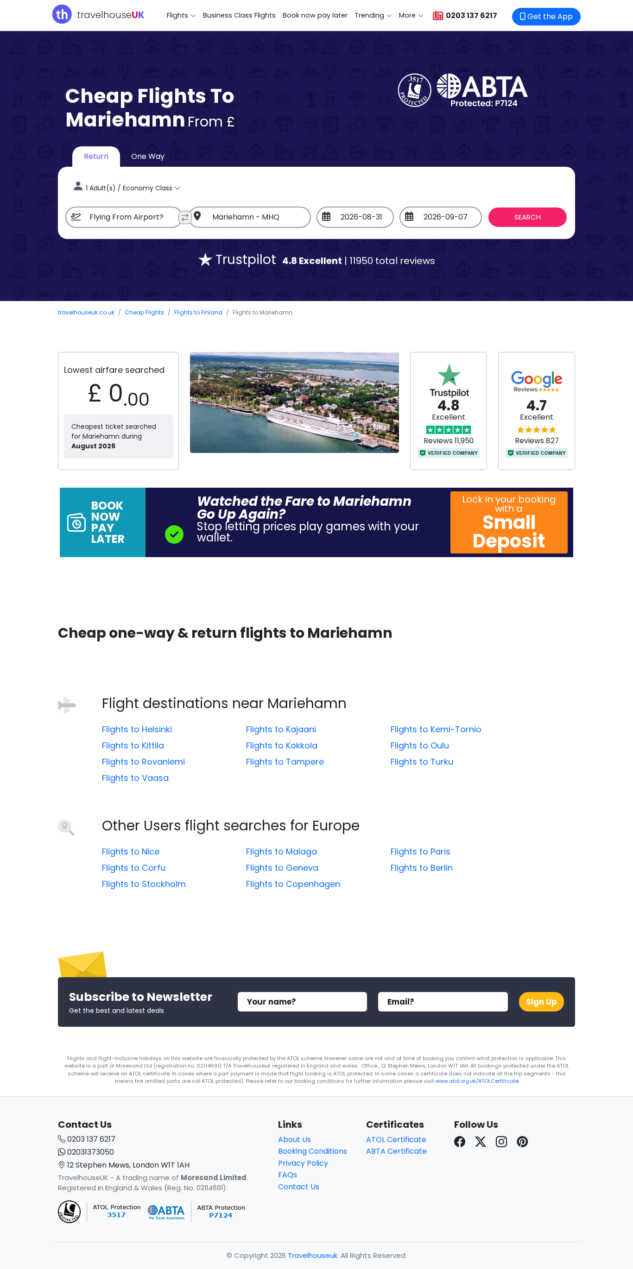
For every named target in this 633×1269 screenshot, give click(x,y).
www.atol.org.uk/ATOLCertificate (477, 1081)
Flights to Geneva (282, 867)
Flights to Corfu (133, 867)
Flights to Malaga (281, 851)
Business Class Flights (239, 15)
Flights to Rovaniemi (143, 761)
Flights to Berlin (422, 867)
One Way (148, 156)
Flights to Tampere (285, 761)
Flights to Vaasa (135, 778)
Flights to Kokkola (281, 745)
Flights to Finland (198, 312)
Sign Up (541, 1001)
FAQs (287, 1174)
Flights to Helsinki (137, 729)
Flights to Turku (422, 761)
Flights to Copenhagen (293, 884)
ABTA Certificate (396, 1151)
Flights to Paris (420, 851)
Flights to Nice (130, 851)
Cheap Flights (144, 312)
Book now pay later (315, 15)
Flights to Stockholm (144, 884)
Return (96, 156)
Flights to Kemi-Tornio (436, 729)
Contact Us (298, 1186)
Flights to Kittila (133, 745)
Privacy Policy (303, 1163)
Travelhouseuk (312, 1255)
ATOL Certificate (396, 1139)
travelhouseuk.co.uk (86, 312)
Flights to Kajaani (281, 729)
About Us (294, 1139)
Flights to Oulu (420, 745)
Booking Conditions (312, 1151)
